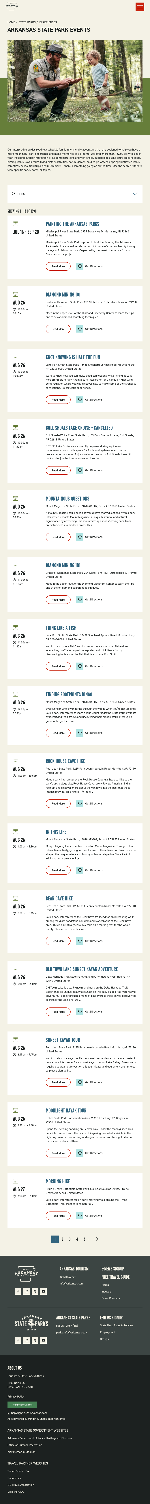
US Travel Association (21, 1485)
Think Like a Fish (61, 628)
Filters (21, 194)
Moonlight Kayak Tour (66, 1110)
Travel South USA (18, 1471)
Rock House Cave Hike (65, 761)
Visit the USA (16, 1492)
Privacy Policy (16, 1396)
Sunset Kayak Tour (63, 1040)
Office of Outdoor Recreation (25, 1445)
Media (105, 1285)
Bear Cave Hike (59, 898)
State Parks (27, 22)
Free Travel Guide (116, 1277)
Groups (104, 1339)
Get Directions (93, 266)
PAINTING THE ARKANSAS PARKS (72, 224)
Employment (107, 1332)
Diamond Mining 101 (63, 294)
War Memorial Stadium (21, 1452)
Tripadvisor (14, 1478)
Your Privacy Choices (22, 1404)
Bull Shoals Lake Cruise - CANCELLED (79, 428)
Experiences (48, 22)
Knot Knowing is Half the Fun (73, 357)
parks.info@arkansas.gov (71, 1332)
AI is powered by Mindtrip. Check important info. (36, 1419)
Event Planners (111, 1298)
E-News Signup (113, 1269)
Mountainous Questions (67, 498)
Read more (61, 267)
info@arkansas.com (72, 1283)
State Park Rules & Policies (116, 1325)
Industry (106, 1291)
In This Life (56, 832)
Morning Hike (58, 1181)
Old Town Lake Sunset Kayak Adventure (82, 969)
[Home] (12, 6)
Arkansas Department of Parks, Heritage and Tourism (40, 1438)
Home (11, 22)
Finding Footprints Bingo (69, 694)
